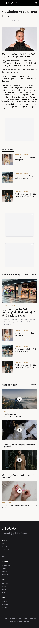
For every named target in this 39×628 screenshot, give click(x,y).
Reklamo (4, 589)
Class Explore (6, 565)
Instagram (4, 601)
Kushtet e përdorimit (16, 621)
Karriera (4, 592)
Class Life (4, 547)
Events (4, 568)
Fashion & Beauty (7, 550)
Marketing (5, 574)
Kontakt (4, 586)
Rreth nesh (5, 583)
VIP (3, 544)
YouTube (4, 607)
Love (3, 556)
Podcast (4, 571)
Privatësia (26, 621)
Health (3, 553)
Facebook (5, 604)
